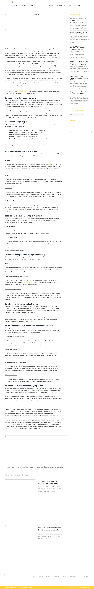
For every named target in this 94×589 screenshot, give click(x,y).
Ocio (70, 5)
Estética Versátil (21, 91)
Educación (41, 5)
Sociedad (77, 5)
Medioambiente (61, 5)
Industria (51, 5)
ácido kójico (29, 282)
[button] (5, 458)
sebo (49, 164)
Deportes (23, 5)
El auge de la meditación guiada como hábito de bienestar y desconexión (78, 93)
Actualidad (14, 5)
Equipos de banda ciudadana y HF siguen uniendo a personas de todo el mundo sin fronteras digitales (79, 63)
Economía (32, 5)
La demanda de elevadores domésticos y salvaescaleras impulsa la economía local (77, 48)
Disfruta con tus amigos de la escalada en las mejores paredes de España (79, 78)
